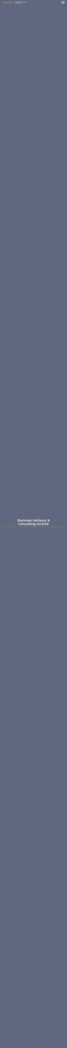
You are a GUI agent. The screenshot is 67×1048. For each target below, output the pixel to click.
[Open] (63, 2)
